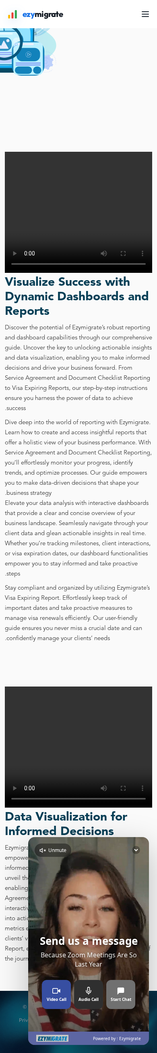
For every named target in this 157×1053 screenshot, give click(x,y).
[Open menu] (145, 14)
